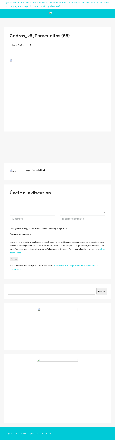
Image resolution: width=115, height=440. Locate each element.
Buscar (101, 291)
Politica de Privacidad (41, 433)
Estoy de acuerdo (21, 234)
